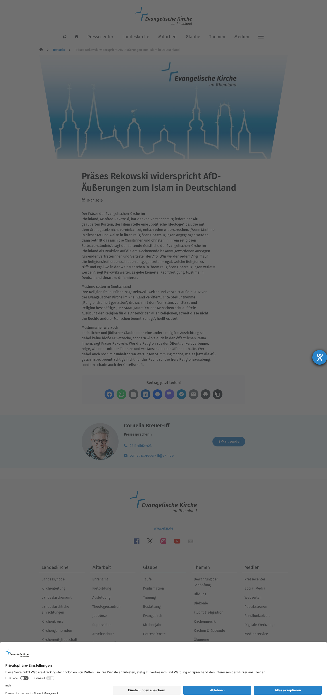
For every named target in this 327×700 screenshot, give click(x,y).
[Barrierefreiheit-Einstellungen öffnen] (319, 357)
